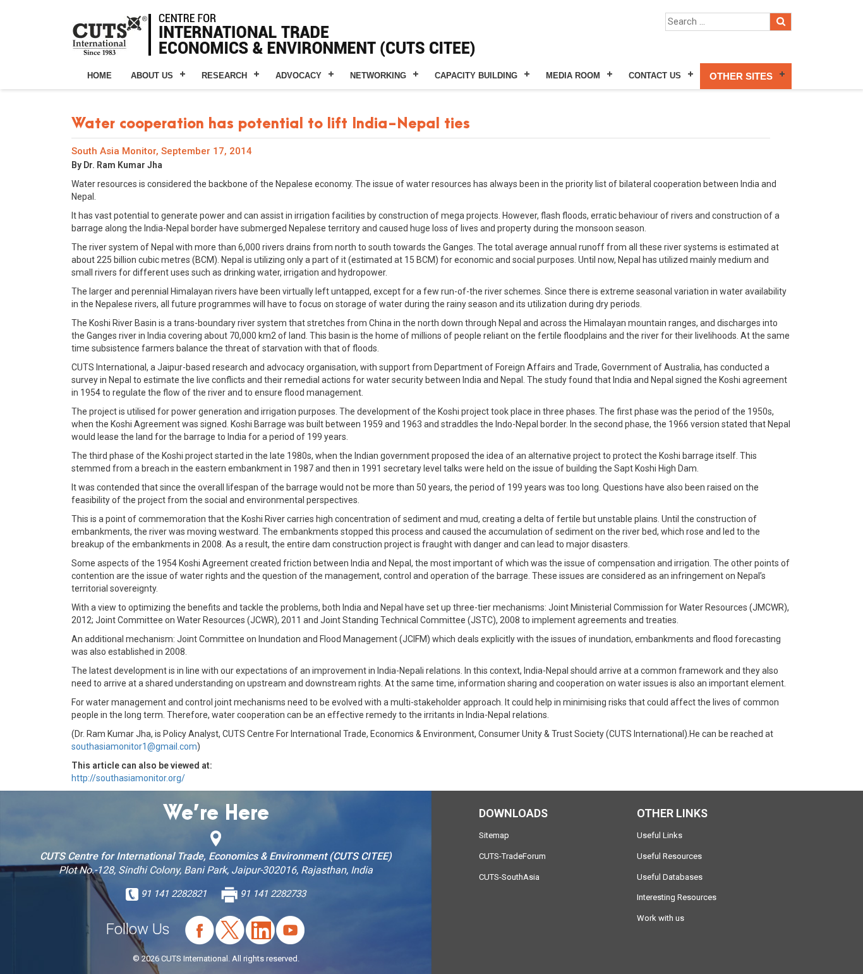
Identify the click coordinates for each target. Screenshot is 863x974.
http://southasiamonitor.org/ (128, 778)
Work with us (660, 918)
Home (99, 75)
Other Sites (741, 76)
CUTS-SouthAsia (509, 877)
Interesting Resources (676, 897)
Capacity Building (476, 75)
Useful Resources (669, 856)
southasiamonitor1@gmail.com (134, 746)
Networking (378, 75)
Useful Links (659, 835)
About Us (152, 75)
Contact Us (655, 75)
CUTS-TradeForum (512, 856)
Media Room (573, 75)
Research (224, 75)
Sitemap (494, 835)
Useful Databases (670, 877)
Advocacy (298, 75)
